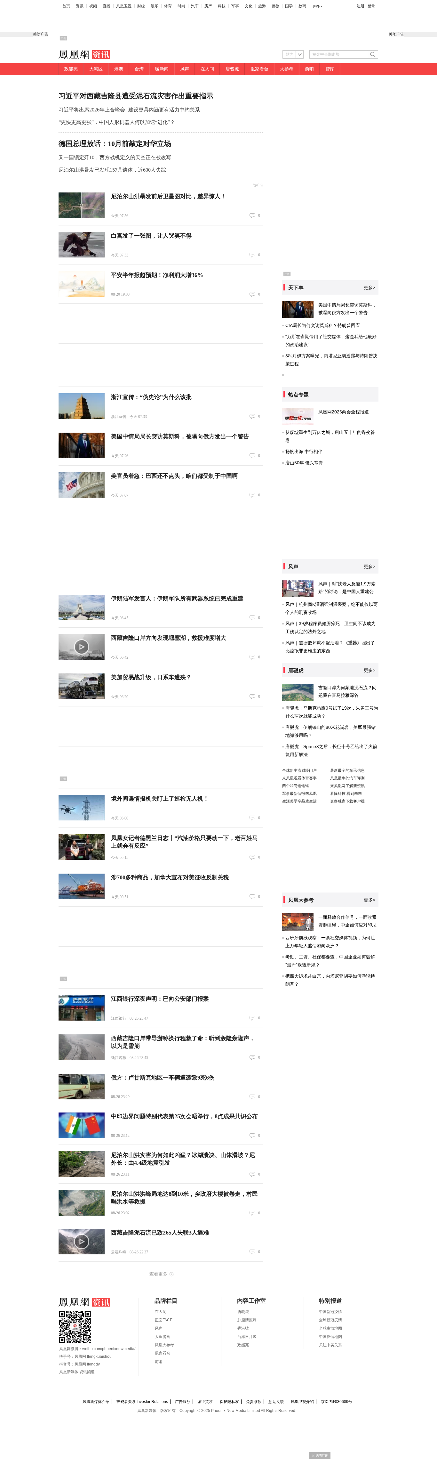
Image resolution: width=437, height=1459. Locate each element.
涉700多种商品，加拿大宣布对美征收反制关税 (170, 877)
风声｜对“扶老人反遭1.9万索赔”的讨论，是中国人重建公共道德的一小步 (347, 591)
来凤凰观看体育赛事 (299, 778)
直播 (106, 6)
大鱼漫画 (162, 1336)
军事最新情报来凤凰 (299, 793)
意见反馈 (276, 1401)
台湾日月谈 (247, 1336)
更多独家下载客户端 (347, 801)
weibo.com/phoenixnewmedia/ (108, 1349)
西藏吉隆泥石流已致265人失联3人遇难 (160, 1232)
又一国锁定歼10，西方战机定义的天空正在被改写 (115, 157)
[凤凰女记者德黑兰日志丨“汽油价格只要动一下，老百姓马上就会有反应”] (82, 847)
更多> (369, 287)
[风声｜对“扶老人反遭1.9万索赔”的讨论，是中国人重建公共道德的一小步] (298, 588)
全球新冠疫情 (330, 1320)
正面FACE (163, 1320)
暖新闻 (162, 69)
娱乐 (154, 6)
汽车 (195, 6)
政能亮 (71, 69)
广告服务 (182, 1401)
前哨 (309, 69)
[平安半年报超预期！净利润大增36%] (82, 284)
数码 (302, 6)
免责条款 (253, 1401)
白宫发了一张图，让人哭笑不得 (151, 235)
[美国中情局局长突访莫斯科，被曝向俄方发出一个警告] (82, 445)
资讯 (79, 6)
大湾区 (96, 69)
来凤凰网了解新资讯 (347, 786)
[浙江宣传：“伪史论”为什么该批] (82, 406)
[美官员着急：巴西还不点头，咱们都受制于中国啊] (82, 485)
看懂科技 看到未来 (346, 793)
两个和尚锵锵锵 (295, 786)
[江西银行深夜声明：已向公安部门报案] (82, 1008)
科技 (222, 6)
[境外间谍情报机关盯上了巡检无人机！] (82, 807)
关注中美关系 (330, 1345)
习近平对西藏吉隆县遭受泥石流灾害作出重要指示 (136, 96)
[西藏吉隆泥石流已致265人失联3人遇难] (82, 1241)
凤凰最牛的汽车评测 (347, 778)
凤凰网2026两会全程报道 (343, 411)
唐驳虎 (232, 69)
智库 (329, 69)
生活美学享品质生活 (299, 801)
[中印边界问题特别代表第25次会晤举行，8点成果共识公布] (82, 1125)
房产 (208, 6)
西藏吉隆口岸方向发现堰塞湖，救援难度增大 (168, 638)
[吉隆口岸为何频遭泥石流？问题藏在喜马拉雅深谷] (298, 692)
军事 (235, 6)
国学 (289, 6)
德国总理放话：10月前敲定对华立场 (115, 144)
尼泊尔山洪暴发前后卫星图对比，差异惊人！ (168, 196)
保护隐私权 (229, 1401)
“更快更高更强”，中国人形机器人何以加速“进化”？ (117, 122)
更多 (316, 6)
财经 (141, 6)
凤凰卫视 (123, 6)
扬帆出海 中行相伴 (303, 451)
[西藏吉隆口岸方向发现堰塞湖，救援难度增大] (82, 647)
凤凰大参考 (164, 1345)
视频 (93, 6)
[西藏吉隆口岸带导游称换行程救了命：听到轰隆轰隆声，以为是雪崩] (82, 1047)
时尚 (181, 6)
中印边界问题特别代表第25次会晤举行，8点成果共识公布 (184, 1116)
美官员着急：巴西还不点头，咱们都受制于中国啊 (174, 476)
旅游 (262, 6)
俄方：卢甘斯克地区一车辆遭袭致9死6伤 (163, 1077)
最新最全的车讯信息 (347, 770)
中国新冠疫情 (330, 1311)
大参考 (286, 69)
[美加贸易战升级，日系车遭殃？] (82, 686)
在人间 (207, 69)
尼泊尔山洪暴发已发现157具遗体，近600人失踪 (112, 170)
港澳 (118, 69)
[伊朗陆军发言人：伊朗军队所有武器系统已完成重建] (82, 607)
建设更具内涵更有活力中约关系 (164, 109)
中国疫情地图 (330, 1336)
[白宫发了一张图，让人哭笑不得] (82, 244)
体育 (168, 6)
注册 (360, 6)
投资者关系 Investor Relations (142, 1401)
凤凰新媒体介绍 (96, 1401)
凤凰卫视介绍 (302, 1401)
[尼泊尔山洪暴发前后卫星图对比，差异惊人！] (82, 205)
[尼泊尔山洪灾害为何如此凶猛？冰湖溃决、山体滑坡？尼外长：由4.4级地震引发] (82, 1164)
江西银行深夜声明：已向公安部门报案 (160, 999)
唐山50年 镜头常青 (304, 462)
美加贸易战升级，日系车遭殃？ (151, 677)
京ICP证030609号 (336, 1401)
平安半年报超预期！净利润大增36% (157, 275)
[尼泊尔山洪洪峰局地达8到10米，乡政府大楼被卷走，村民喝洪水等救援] (82, 1203)
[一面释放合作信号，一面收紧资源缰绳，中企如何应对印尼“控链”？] (298, 922)
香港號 (243, 1328)
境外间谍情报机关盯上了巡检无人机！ (160, 798)
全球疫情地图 (330, 1328)
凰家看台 (259, 69)
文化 (248, 6)
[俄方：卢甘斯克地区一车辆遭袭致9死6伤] (82, 1086)
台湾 (139, 69)
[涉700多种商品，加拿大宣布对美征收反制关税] (82, 886)
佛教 (275, 6)
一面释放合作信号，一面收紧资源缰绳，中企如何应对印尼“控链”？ (347, 925)
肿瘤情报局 (247, 1320)
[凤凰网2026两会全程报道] (298, 416)
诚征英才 (205, 1401)
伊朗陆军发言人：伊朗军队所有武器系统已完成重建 (177, 598)
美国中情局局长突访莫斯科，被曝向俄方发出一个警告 (180, 436)
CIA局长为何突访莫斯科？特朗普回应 (322, 325)
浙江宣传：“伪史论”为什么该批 (151, 397)
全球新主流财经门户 (299, 770)
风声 (184, 69)
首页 (66, 6)
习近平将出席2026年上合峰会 (92, 109)
